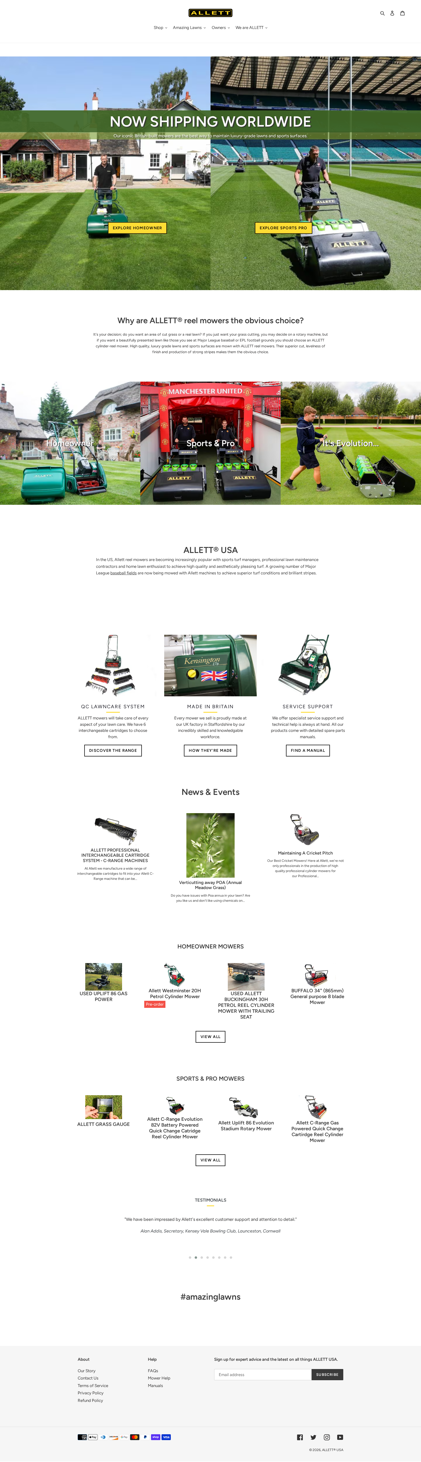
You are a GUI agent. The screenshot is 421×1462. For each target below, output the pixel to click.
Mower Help (159, 1378)
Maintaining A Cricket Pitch (305, 853)
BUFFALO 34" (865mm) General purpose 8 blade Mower (317, 996)
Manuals (155, 1385)
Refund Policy (90, 1400)
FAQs (153, 1370)
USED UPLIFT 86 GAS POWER (103, 996)
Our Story (87, 1370)
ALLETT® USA (332, 1450)
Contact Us (88, 1378)
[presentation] (60, 1237)
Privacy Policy (91, 1392)
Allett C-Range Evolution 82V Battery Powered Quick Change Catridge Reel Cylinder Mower (174, 1128)
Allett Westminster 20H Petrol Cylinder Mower (175, 993)
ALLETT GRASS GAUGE (103, 1124)
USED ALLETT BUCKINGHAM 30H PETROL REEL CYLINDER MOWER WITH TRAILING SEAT (246, 1005)
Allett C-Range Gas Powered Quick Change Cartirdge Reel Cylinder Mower (317, 1131)
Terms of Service (93, 1385)
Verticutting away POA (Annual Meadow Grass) (210, 885)
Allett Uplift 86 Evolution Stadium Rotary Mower (246, 1125)
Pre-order (155, 1004)
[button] (190, 1257)
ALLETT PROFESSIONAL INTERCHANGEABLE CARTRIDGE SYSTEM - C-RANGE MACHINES (115, 855)
